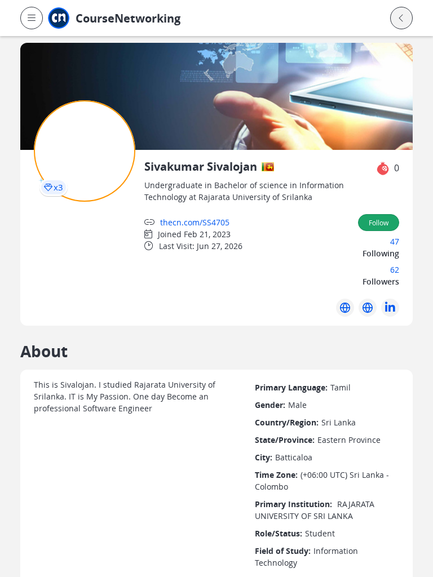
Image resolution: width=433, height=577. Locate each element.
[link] (149, 18)
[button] (31, 18)
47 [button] (394, 241)
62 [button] (394, 269)
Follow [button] (378, 222)
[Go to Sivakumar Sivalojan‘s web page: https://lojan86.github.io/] (345, 308)
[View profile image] (84, 150)
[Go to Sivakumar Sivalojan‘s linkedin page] (390, 308)
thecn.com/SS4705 (194, 222)
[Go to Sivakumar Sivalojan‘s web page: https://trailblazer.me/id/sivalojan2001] (368, 308)
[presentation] (53, 187)
